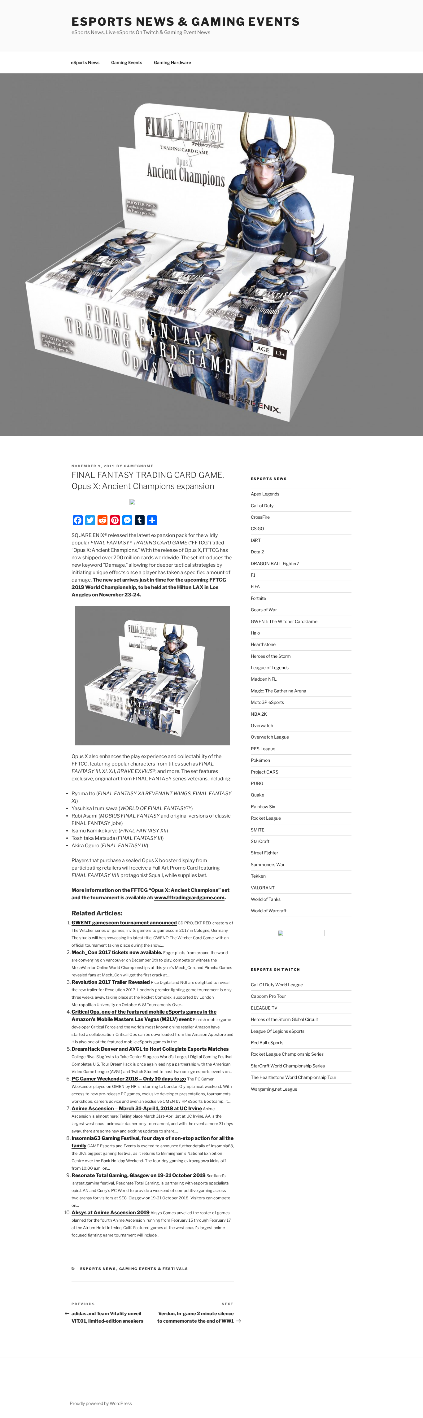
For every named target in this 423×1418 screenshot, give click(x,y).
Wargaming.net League (274, 1089)
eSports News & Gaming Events (186, 21)
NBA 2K (259, 714)
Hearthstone (263, 644)
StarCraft (260, 841)
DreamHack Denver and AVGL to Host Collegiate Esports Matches (150, 1049)
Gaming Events (126, 62)
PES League (263, 748)
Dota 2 (257, 551)
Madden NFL (264, 679)
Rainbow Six (263, 806)
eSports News (85, 62)
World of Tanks (266, 899)
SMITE (257, 829)
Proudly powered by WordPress (101, 1403)
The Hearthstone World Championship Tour (293, 1077)
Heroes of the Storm (271, 656)
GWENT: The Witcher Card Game (284, 621)
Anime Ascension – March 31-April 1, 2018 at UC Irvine (137, 1108)
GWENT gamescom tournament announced (124, 923)
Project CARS (264, 771)
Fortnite (258, 598)
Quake (257, 794)
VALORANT (263, 887)
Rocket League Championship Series (287, 1054)
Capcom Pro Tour (268, 996)
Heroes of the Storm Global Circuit (284, 1019)
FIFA (255, 586)
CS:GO (257, 528)
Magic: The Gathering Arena (278, 690)
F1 (253, 575)
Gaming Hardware (172, 62)
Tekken (258, 876)
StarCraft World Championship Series (288, 1065)
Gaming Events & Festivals (154, 1269)
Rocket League (266, 818)
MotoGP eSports (267, 702)
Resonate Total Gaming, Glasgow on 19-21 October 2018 (139, 1175)
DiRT (256, 540)
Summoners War (268, 864)
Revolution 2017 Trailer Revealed (111, 982)
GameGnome (139, 466)
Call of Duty (262, 505)
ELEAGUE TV (264, 1007)
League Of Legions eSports (277, 1031)
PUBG (257, 783)
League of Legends (270, 667)
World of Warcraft (268, 910)
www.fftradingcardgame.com (189, 898)
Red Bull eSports (267, 1042)
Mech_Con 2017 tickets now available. (117, 952)
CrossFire (260, 517)
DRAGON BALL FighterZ (275, 563)
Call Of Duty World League (277, 984)
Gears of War (264, 609)
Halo (255, 632)
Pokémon (260, 760)
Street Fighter (264, 852)
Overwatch (262, 725)
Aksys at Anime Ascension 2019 (111, 1212)
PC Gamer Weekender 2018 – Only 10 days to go (129, 1079)
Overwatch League (270, 737)
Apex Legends (265, 493)
